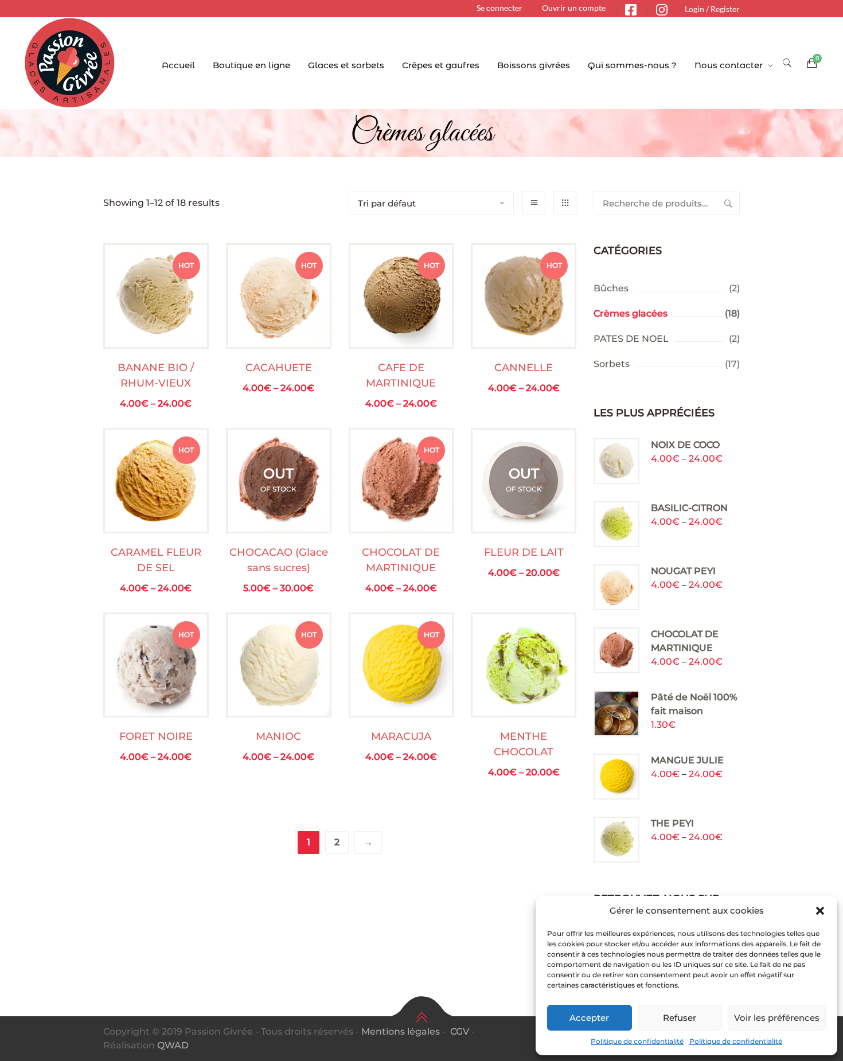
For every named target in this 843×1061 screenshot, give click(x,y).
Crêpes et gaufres (440, 65)
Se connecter (499, 8)
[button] (820, 910)
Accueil (178, 65)
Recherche (728, 203)
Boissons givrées (533, 65)
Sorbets (612, 363)
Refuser (679, 1017)
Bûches (611, 288)
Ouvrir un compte (574, 8)
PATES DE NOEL (631, 338)
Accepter (589, 1017)
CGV (459, 1031)
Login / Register (712, 9)
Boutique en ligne (251, 65)
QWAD (173, 1045)
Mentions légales (400, 1031)
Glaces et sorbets (346, 65)
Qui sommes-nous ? (632, 65)
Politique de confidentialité (637, 1041)
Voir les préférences (776, 1017)
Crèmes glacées (631, 313)
